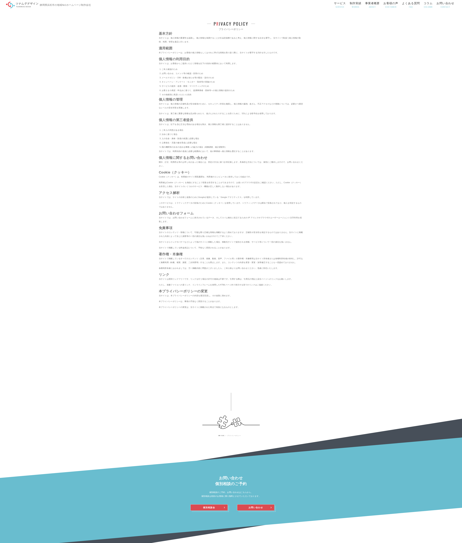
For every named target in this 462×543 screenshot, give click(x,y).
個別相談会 (209, 507)
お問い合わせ (256, 507)
